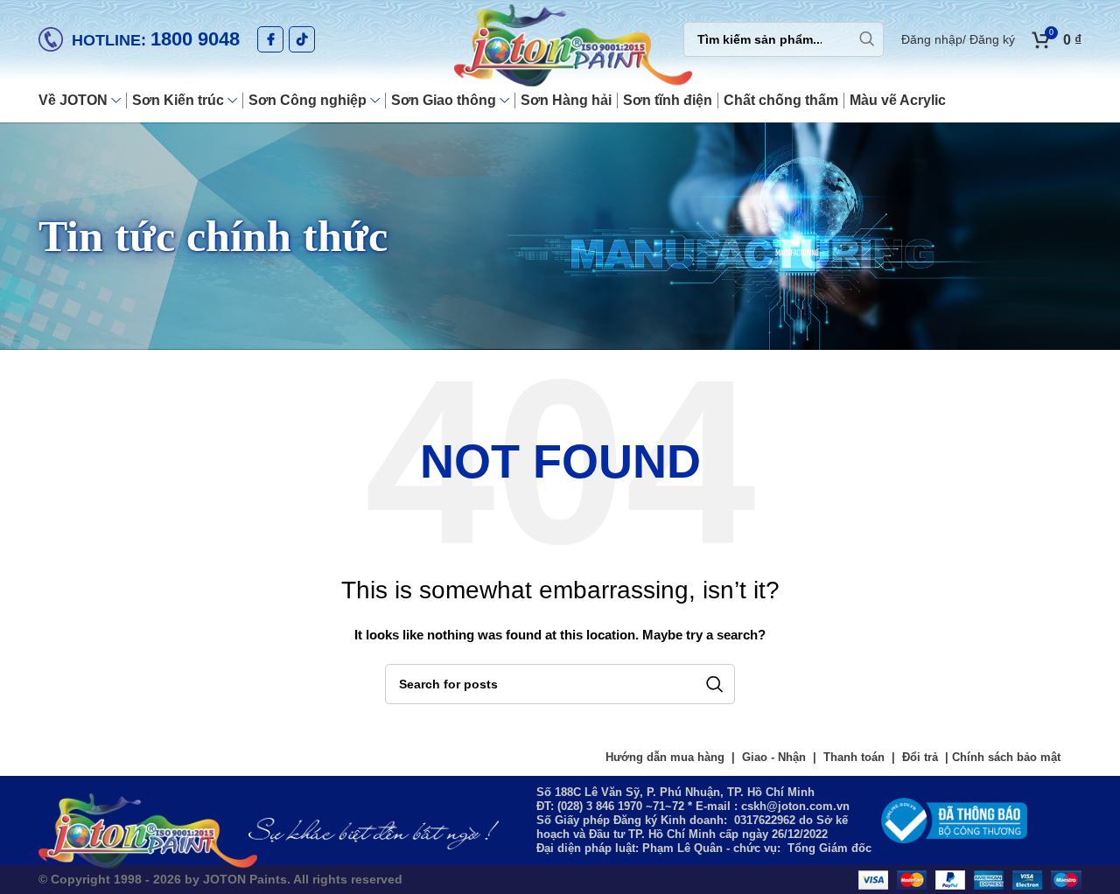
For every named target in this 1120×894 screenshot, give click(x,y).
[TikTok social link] (302, 39)
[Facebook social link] (270, 39)
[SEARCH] (866, 39)
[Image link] (954, 819)
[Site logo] (560, 47)
